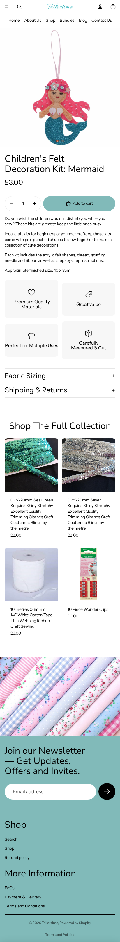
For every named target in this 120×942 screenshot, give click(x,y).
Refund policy (17, 857)
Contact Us (101, 20)
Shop (50, 20)
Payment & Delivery (23, 897)
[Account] (100, 6)
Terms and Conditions (25, 906)
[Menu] (6, 6)
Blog (83, 20)
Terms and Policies (60, 934)
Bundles (67, 20)
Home (14, 20)
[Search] (19, 6)
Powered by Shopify (75, 923)
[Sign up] (106, 791)
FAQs (10, 887)
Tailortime (50, 923)
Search (11, 839)
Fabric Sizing (25, 376)
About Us (32, 20)
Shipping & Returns (36, 390)
